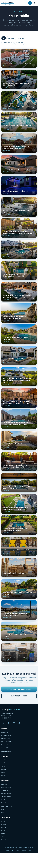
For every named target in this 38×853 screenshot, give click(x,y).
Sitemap (29, 850)
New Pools (4, 732)
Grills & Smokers (6, 741)
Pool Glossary (5, 803)
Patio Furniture (5, 745)
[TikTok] (19, 723)
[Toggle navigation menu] (35, 3)
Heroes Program (6, 793)
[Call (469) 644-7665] (30, 3)
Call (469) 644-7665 (19, 696)
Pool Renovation (6, 735)
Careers (3, 772)
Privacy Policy (10, 850)
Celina (3, 833)
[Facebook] (9, 723)
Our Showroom (5, 763)
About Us (4, 760)
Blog (2, 812)
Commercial (19, 42)
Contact (3, 775)
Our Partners (5, 800)
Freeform (21, 38)
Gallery (3, 766)
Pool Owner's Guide (7, 806)
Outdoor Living (7, 42)
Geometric (11, 38)
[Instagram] (3, 723)
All (3, 38)
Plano (3, 830)
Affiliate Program (6, 796)
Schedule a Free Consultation (19, 689)
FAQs (2, 809)
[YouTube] (14, 723)
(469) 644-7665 (6, 718)
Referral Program (6, 787)
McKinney (4, 827)
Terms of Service (21, 850)
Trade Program (5, 790)
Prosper (3, 824)
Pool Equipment (6, 751)
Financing (4, 784)
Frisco (3, 821)
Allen (2, 836)
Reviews (3, 769)
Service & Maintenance (8, 748)
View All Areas (5, 840)
